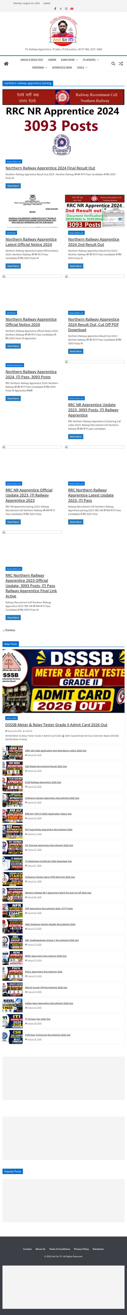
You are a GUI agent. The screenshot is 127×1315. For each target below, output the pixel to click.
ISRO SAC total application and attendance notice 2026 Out (55, 750)
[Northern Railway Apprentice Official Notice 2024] (32, 291)
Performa (38, 67)
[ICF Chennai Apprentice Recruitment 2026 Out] (12, 847)
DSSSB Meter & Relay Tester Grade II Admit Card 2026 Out (56, 724)
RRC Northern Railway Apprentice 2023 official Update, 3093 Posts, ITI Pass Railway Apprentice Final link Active (31, 585)
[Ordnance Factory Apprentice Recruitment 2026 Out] (12, 800)
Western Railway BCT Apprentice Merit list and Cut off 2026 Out (58, 892)
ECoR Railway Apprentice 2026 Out (43, 782)
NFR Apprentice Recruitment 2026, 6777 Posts (49, 908)
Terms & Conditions (59, 1249)
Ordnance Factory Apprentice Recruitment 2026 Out (52, 798)
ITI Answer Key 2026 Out (37, 1019)
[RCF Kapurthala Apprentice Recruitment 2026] (12, 832)
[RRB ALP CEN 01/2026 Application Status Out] (12, 816)
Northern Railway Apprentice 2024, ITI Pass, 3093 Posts (31, 374)
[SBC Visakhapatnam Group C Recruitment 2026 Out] (12, 942)
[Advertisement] (63, 1078)
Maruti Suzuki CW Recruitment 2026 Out (46, 987)
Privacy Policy (81, 1249)
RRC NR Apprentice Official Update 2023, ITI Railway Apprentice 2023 (29, 495)
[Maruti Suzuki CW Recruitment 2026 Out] (12, 990)
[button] (76, 59)
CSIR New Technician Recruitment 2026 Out (47, 1034)
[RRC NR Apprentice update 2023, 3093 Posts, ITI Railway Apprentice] (95, 376)
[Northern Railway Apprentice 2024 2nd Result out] (95, 211)
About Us (40, 1249)
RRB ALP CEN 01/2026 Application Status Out (48, 813)
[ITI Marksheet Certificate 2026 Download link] (12, 863)
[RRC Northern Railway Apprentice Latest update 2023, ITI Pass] (95, 461)
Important (11, 233)
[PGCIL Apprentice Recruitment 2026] (12, 974)
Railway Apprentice (15, 365)
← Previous (8, 629)
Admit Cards (11, 718)
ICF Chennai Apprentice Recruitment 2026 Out (49, 845)
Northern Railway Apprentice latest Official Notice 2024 (31, 242)
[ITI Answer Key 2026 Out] (12, 1021)
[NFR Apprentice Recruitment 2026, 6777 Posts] (12, 911)
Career (52, 59)
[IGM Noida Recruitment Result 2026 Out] (12, 768)
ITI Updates (89, 59)
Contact (27, 1249)
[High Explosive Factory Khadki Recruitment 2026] (12, 926)
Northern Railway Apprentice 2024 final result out (50, 167)
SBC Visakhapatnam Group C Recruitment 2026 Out (52, 940)
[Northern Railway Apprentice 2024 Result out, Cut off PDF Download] (95, 291)
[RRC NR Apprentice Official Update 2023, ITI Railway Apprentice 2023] (32, 461)
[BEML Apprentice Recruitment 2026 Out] (12, 958)
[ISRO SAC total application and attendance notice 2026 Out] (12, 753)
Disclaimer (98, 1249)
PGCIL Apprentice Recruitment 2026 (43, 971)
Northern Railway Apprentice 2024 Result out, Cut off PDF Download (93, 324)
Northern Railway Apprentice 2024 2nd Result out (93, 242)
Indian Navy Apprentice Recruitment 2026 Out (49, 1003)
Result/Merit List (14, 161)
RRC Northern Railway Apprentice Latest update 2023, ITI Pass (91, 495)
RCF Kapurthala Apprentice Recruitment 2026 (48, 829)
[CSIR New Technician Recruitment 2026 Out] (12, 1037)
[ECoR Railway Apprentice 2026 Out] (12, 784)
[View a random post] (121, 63)
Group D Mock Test (32, 59)
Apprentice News (62, 67)
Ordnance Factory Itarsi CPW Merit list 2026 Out (50, 877)
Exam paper (67, 59)
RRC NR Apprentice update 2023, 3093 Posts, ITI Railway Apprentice (93, 410)
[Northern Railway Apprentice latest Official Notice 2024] (32, 211)
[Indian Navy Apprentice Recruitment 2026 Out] (12, 1005)
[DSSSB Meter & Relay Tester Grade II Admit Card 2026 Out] (63, 681)
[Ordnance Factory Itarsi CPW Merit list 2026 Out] (12, 879)
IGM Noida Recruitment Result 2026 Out (46, 766)
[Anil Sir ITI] (6, 63)
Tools (80, 67)
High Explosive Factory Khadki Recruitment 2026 (50, 924)
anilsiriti (28, 731)
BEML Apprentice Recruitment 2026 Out (45, 955)
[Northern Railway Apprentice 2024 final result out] (63, 122)
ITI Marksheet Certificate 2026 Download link (48, 861)
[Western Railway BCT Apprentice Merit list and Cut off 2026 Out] (12, 895)
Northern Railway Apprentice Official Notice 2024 (31, 322)
